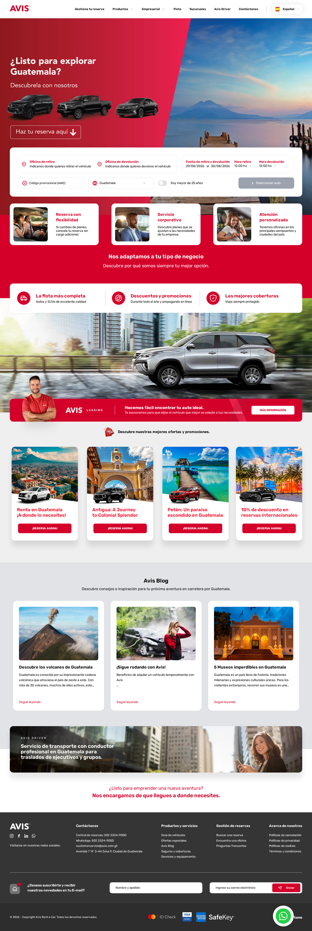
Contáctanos (248, 9)
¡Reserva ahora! (44, 528)
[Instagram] (11, 836)
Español (288, 9)
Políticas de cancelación (285, 835)
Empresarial (151, 9)
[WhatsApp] (33, 836)
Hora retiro (242, 162)
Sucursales (198, 9)
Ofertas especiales (174, 840)
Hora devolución (271, 162)
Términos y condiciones (285, 851)
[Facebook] (19, 836)
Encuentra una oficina (231, 840)
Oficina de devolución (122, 162)
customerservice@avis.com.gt (96, 846)
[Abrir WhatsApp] (283, 916)
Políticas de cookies (282, 846)
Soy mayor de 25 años (187, 183)
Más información (273, 410)
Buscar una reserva (229, 835)
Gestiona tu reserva (89, 9)
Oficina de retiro (42, 162)
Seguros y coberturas (176, 851)
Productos (120, 9)
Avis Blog (167, 846)
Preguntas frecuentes (231, 846)
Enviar (290, 887)
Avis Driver (222, 9)
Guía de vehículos (173, 835)
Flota (177, 9)
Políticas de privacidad (284, 840)
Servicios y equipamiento (178, 856)
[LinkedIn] (26, 836)
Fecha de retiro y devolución (208, 162)
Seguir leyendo (30, 702)
